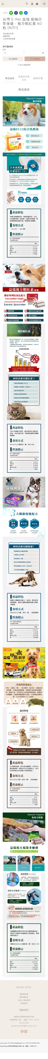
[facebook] (16, 13)
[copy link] (26, 13)
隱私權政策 (24, 997)
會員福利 (24, 1003)
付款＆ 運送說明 (24, 1000)
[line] (11, 13)
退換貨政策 (24, 994)
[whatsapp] (21, 13)
